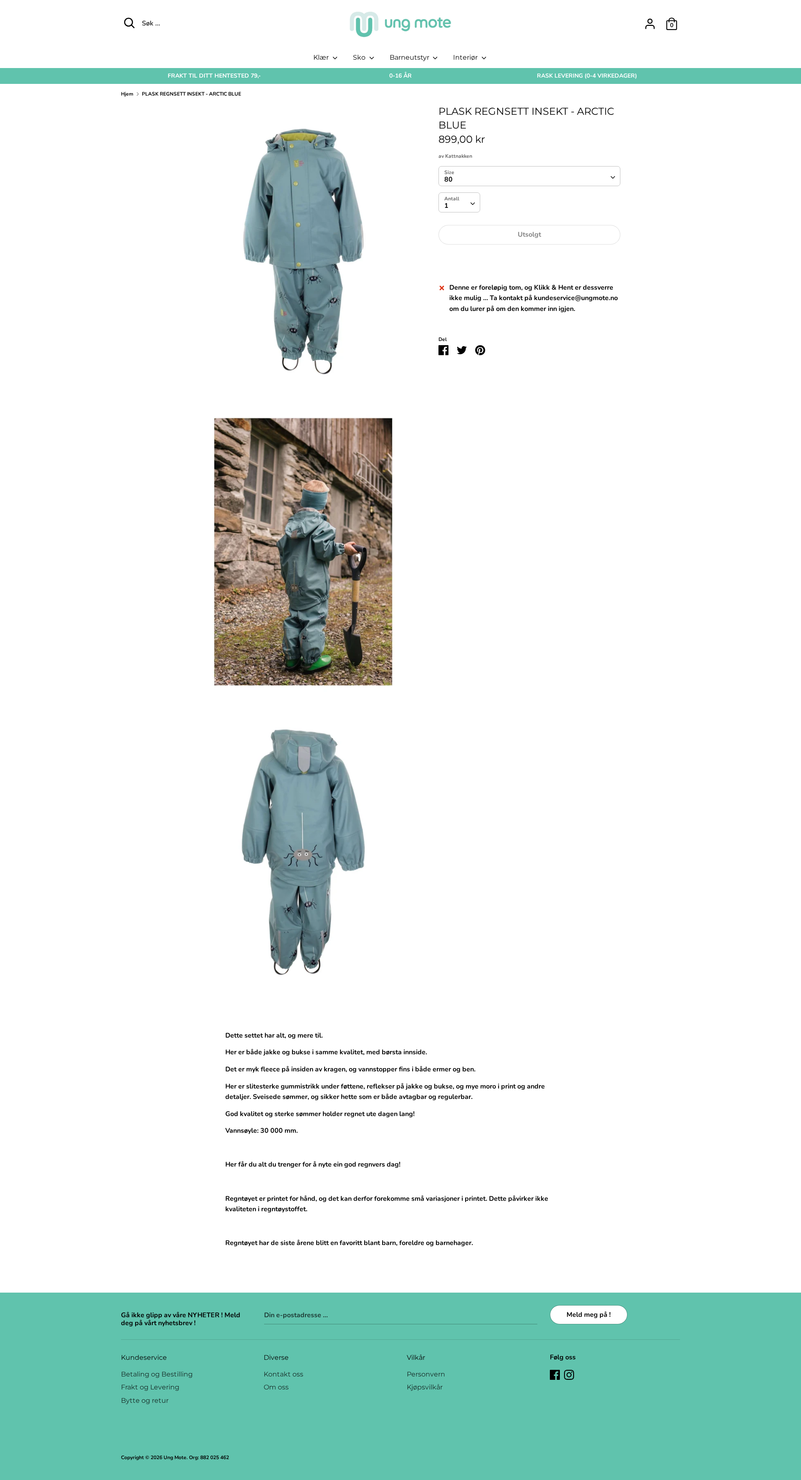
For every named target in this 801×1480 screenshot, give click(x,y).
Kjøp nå (529, 260)
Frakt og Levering (150, 1387)
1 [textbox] (446, 206)
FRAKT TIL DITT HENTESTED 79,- (214, 76)
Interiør (466, 57)
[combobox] (529, 177)
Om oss (276, 1387)
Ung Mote (175, 1457)
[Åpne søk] (129, 23)
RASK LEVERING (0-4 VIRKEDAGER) (587, 76)
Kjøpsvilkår (425, 1387)
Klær (321, 57)
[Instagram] (569, 1374)
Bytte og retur (145, 1400)
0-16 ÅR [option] (400, 76)
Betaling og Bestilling (157, 1374)
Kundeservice (144, 1357)
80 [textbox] (448, 179)
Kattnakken (458, 156)
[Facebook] (555, 1374)
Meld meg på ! (589, 1314)
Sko (360, 57)
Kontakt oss (283, 1374)
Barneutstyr (410, 57)
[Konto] (650, 20)
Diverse (276, 1357)
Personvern (426, 1374)
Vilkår (416, 1357)
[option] (214, 76)
